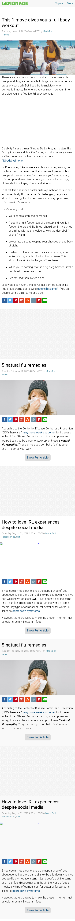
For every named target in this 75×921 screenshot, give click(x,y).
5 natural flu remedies (24, 365)
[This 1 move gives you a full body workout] (37, 57)
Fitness (5, 34)
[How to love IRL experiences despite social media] (37, 559)
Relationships (8, 536)
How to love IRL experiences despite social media (30, 524)
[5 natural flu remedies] (37, 397)
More (70, 3)
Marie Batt (48, 31)
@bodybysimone (13, 160)
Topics (59, 3)
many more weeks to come (38, 432)
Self (18, 536)
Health (5, 374)
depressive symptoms (26, 611)
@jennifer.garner (48, 288)
